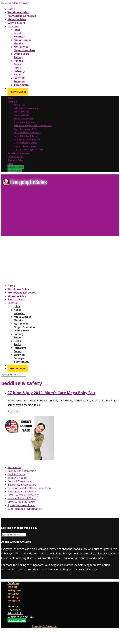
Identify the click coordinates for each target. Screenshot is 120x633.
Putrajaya (20, 71)
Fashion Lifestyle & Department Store (33, 125)
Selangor (19, 81)
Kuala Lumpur (22, 40)
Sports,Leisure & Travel (25, 146)
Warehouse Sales (18, 12)
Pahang (18, 57)
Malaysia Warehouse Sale (78, 553)
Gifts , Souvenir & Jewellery (27, 132)
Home (11, 9)
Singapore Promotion (97, 565)
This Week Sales (16, 156)
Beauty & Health (22, 115)
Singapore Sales (40, 565)
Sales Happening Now (18, 153)
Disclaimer (14, 610)
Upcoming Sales (15, 160)
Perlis (17, 67)
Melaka (18, 43)
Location (13, 26)
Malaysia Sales (17, 19)
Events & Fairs (16, 22)
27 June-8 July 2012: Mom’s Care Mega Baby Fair (51, 392)
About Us (13, 606)
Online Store (22, 54)
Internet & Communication (27, 139)
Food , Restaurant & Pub (26, 129)
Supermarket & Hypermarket (28, 149)
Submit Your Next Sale (21, 617)
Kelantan (19, 36)
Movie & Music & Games (25, 143)
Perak (17, 64)
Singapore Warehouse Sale (67, 565)
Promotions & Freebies (22, 16)
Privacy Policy (15, 613)
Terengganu (21, 85)
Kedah (18, 33)
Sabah (17, 74)
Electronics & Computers (26, 122)
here (96, 569)
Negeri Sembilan (24, 50)
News (10, 163)
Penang (18, 60)
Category (12, 101)
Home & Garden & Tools (25, 136)
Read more (14, 411)
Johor (17, 29)
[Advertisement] (60, 212)
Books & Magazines (23, 118)
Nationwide (21, 47)
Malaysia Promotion (106, 553)
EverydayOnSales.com (14, 549)
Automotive (19, 105)
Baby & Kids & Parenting (26, 108)
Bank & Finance (21, 111)
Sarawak (19, 78)
